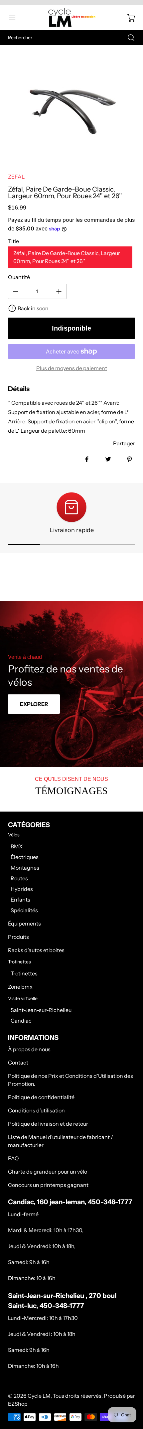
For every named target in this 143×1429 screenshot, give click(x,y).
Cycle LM (39, 1395)
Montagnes (25, 867)
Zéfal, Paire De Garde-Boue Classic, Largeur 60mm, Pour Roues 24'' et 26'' (66, 257)
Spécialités (24, 910)
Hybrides (22, 889)
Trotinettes (24, 973)
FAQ (13, 1158)
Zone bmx (20, 986)
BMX (17, 846)
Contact (18, 1062)
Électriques (25, 857)
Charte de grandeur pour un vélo (47, 1171)
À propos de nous (29, 1049)
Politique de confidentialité (41, 1097)
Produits (18, 936)
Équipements (24, 923)
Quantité (19, 277)
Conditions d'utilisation (36, 1110)
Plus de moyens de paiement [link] (71, 368)
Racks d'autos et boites (36, 950)
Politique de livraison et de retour (48, 1123)
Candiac (21, 1020)
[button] (15, 18)
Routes (19, 878)
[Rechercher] (127, 37)
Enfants (20, 899)
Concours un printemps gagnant (48, 1185)
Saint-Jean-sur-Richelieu (41, 1010)
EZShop (18, 1403)
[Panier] (127, 18)
